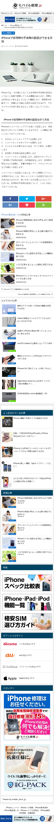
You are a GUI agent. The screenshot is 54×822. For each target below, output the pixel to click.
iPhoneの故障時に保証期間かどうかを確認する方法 (34, 294)
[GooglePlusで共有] (44, 198)
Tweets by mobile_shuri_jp (14, 799)
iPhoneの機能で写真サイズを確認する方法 (30, 418)
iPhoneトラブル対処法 (30, 810)
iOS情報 (22, 813)
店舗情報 (31, 813)
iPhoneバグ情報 (20, 13)
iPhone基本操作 (33, 13)
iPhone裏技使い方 (8, 33)
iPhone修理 (45, 810)
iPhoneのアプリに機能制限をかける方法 (16, 289)
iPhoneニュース (6, 13)
